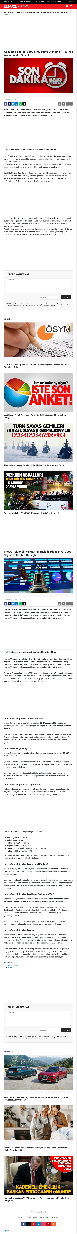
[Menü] (71, 6)
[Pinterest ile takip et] (48, 1224)
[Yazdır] (59, 104)
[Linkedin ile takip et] (38, 1224)
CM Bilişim (10, 1231)
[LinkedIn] (16, 104)
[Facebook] (5, 104)
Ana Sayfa (9, 12)
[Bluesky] (13, 104)
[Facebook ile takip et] (23, 1224)
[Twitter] (9, 104)
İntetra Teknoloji (13, 965)
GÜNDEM (19, 12)
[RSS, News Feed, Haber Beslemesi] (53, 1224)
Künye (29, 1218)
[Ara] (67, 6)
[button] (63, 104)
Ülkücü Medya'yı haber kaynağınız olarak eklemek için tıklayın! (32, 149)
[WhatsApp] (20, 104)
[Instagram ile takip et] (43, 1224)
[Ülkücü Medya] (16, 6)
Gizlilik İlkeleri (44, 1218)
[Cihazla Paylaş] (24, 104)
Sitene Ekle (55, 1218)
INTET (10, 967)
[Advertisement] (38, 33)
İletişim (35, 1218)
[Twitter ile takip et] (28, 1224)
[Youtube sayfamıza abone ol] (33, 1224)
